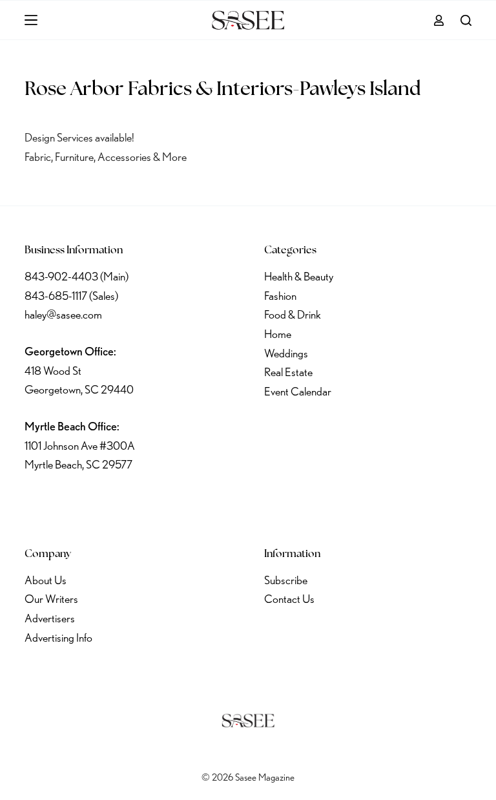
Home (277, 334)
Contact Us (289, 598)
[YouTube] (139, 504)
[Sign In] (438, 20)
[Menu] (31, 20)
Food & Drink (292, 314)
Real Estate (288, 372)
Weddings (286, 353)
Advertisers (50, 618)
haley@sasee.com (63, 314)
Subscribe (285, 580)
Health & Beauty (298, 276)
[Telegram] (172, 504)
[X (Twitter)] (71, 504)
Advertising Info (58, 637)
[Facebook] (37, 504)
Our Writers (51, 598)
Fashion (280, 295)
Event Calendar (297, 391)
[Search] (465, 20)
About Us (46, 580)
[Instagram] (104, 504)
